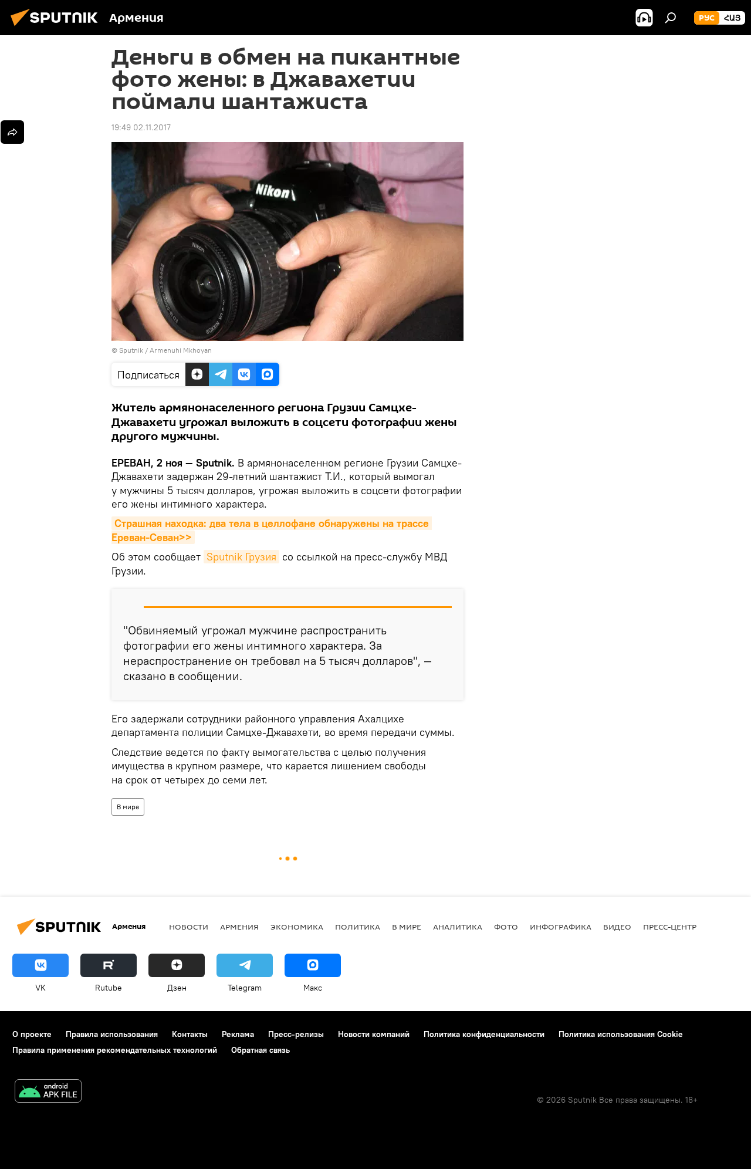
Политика (357, 926)
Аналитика (457, 926)
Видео (617, 926)
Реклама (238, 1034)
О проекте (32, 1034)
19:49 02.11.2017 (141, 127)
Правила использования (112, 1034)
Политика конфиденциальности (484, 1034)
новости (188, 926)
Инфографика (560, 926)
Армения (239, 926)
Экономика (296, 926)
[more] (12, 132)
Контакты (190, 1034)
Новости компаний (374, 1034)
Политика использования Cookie (621, 1034)
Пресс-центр (669, 926)
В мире (128, 806)
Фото (506, 926)
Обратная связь (260, 1050)
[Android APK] (48, 1092)
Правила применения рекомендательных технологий (114, 1050)
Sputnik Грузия (241, 556)
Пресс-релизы (296, 1034)
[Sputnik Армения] (57, 27)
